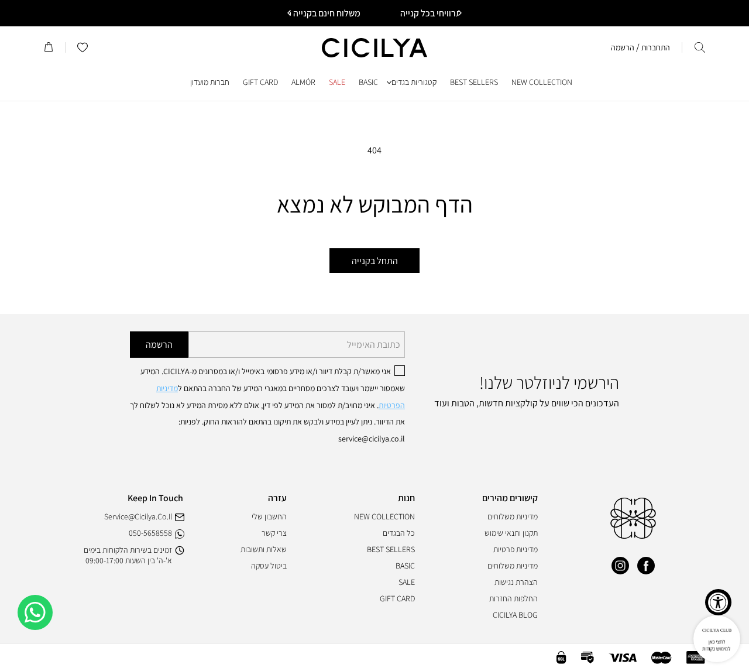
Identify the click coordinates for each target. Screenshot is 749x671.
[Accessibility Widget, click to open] (718, 602)
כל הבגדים (399, 533)
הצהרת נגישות (516, 582)
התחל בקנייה (375, 261)
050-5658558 (150, 533)
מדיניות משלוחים (512, 516)
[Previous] (459, 13)
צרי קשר (274, 533)
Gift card (397, 598)
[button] (700, 47)
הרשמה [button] (622, 47)
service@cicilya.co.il (138, 516)
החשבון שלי (269, 516)
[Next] (290, 13)
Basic (405, 565)
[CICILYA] (633, 535)
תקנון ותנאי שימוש (511, 533)
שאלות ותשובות (263, 549)
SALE (406, 582)
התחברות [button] (655, 47)
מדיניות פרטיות (515, 549)
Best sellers (391, 549)
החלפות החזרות (513, 598)
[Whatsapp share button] (35, 612)
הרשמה (159, 344)
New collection (384, 516)
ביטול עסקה (269, 565)
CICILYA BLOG (515, 615)
